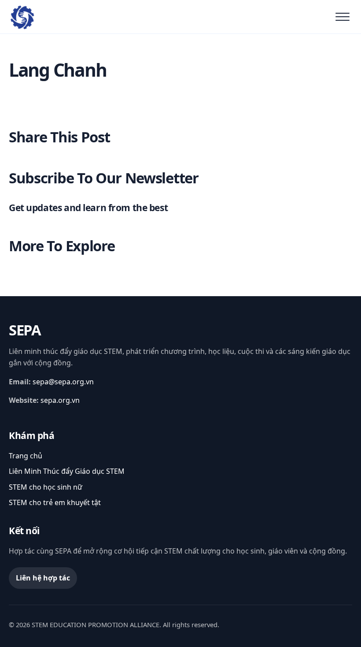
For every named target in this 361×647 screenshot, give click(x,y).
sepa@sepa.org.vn (63, 382)
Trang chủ (25, 456)
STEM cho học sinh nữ (45, 487)
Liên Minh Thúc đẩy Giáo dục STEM (67, 471)
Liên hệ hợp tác (43, 578)
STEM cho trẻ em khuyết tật (55, 502)
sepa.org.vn (60, 400)
